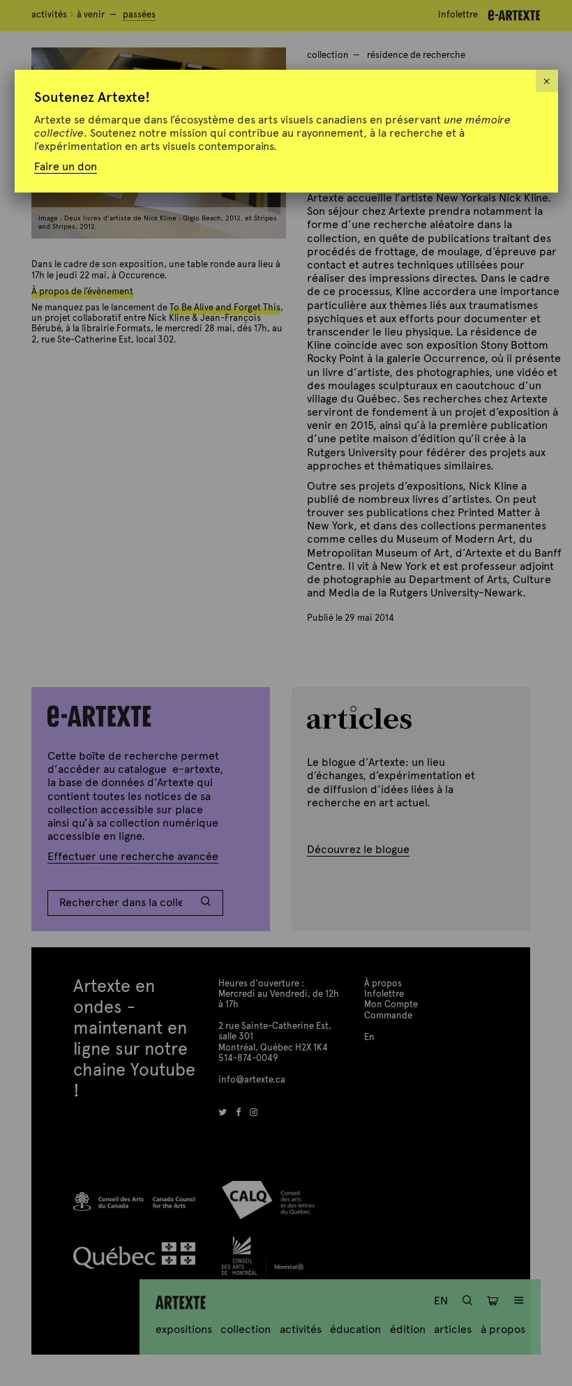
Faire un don (65, 166)
